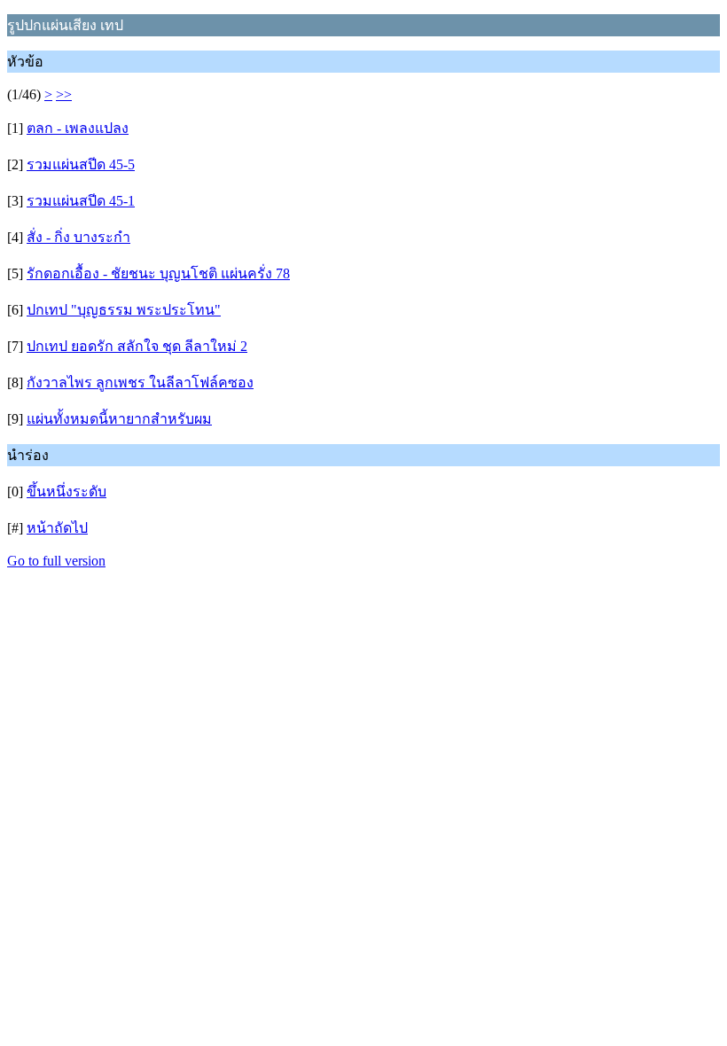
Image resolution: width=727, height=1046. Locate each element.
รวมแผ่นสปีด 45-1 (81, 200)
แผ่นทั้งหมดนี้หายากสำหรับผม (119, 418)
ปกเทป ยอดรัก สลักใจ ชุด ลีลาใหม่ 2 (137, 346)
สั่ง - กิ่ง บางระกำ (78, 237)
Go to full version (56, 560)
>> (64, 94)
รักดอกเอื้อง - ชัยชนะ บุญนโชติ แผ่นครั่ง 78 (158, 273)
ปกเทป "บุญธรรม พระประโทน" (124, 309)
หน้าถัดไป (57, 527)
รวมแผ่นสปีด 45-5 (81, 164)
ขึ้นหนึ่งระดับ (66, 491)
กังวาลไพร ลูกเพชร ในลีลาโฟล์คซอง (140, 382)
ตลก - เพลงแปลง (78, 128)
